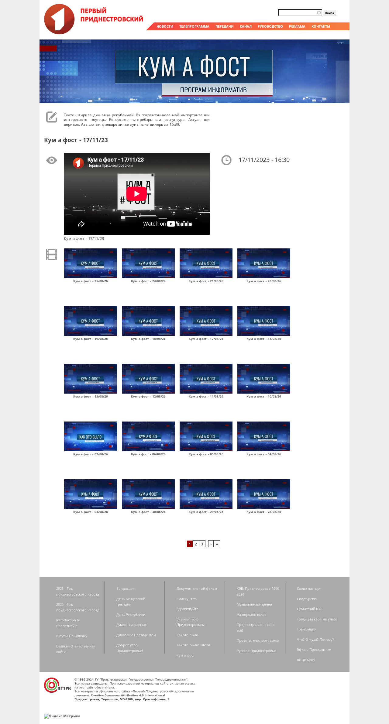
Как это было (187, 635)
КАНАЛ (246, 26)
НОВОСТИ (165, 26)
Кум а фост (185, 655)
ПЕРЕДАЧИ (224, 26)
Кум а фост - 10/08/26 (263, 396)
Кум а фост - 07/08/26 (90, 454)
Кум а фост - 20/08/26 (263, 281)
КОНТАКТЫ (321, 26)
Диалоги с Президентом (136, 635)
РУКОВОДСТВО (270, 26)
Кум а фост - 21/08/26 (206, 281)
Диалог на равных (131, 624)
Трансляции (306, 629)
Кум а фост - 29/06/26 (206, 512)
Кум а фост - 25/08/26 (90, 281)
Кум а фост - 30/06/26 (148, 512)
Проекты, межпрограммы (258, 640)
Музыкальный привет (255, 604)
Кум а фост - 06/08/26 (148, 454)
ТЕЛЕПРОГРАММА (194, 26)
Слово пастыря (309, 588)
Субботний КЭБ (310, 608)
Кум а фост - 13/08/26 (90, 396)
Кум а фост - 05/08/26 (206, 454)
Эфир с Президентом (314, 649)
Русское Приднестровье (256, 650)
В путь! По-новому (71, 636)
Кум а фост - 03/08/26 (90, 512)
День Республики (131, 614)
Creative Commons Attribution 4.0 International (128, 695)
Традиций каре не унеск (317, 619)
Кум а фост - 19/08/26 (90, 338)
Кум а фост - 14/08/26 (263, 338)
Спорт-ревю (307, 598)
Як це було (306, 659)
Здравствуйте (187, 608)
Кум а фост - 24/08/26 (148, 281)
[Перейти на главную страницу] (94, 33)
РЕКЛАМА (297, 26)
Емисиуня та (187, 598)
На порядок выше (251, 614)
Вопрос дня (126, 588)
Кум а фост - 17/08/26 (206, 338)
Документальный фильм (197, 588)
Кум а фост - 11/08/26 (206, 396)
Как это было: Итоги (193, 645)
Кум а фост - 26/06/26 (263, 512)
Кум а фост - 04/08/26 (263, 454)
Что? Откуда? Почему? (315, 639)
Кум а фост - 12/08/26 (148, 396)
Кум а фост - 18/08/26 (148, 338)
